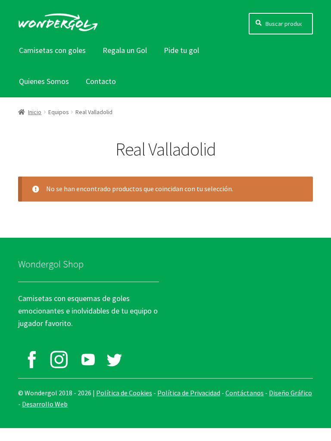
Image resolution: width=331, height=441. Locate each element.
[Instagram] (59, 359)
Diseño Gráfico (290, 392)
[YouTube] (86, 359)
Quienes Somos (44, 81)
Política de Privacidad (188, 392)
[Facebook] (31, 359)
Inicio (34, 112)
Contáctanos (244, 392)
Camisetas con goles (52, 50)
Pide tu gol (181, 50)
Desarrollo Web (45, 404)
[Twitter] (114, 359)
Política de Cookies (124, 392)
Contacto (101, 81)
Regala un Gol (125, 50)
